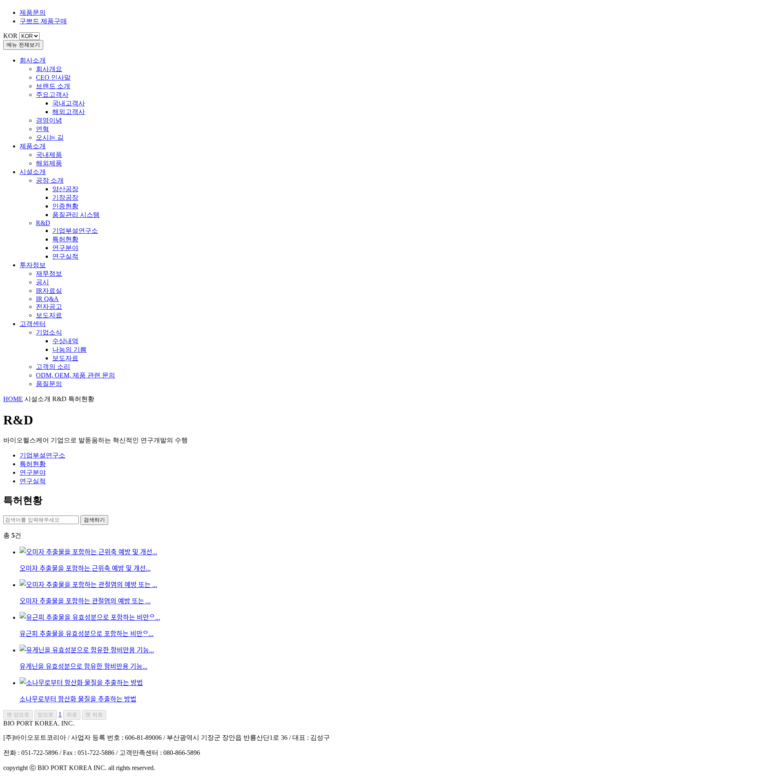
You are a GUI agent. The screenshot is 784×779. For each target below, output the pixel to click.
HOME (13, 398)
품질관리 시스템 (76, 214)
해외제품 (49, 163)
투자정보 (33, 264)
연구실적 (65, 256)
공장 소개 (50, 180)
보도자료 (49, 315)
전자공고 (49, 306)
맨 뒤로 (94, 715)
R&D (43, 222)
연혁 (42, 128)
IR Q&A (47, 298)
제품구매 (43, 21)
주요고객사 (52, 94)
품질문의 (49, 383)
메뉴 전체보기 (23, 45)
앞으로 (45, 715)
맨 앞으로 (18, 715)
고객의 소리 (53, 366)
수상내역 (65, 340)
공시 (42, 282)
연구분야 (65, 247)
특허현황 (65, 239)
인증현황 (65, 206)
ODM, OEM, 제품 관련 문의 (75, 375)
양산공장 (65, 188)
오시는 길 (50, 137)
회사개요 (49, 68)
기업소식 (49, 332)
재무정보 (49, 273)
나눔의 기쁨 (69, 349)
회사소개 (33, 60)
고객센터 (33, 323)
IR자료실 (49, 290)
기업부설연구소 (75, 230)
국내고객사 (68, 103)
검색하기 (94, 520)
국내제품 (49, 154)
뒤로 (72, 715)
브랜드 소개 (53, 86)
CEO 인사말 (53, 77)
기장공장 (65, 197)
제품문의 (33, 12)
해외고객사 (68, 111)
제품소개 (33, 146)
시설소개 (33, 171)
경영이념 (49, 120)
